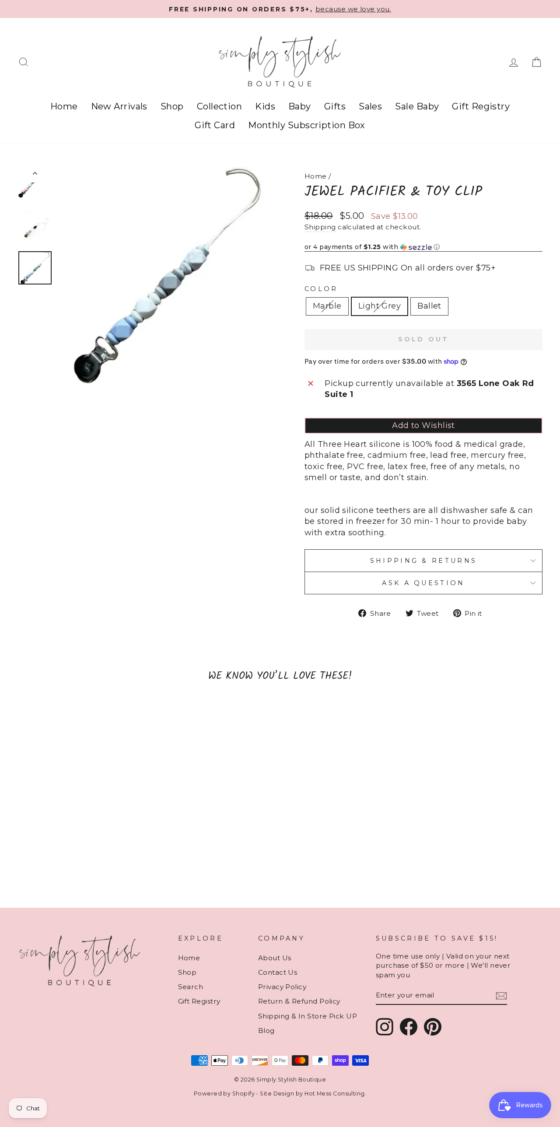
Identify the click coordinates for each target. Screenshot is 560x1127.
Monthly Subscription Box (306, 125)
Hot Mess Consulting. (335, 1093)
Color (321, 289)
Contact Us (278, 972)
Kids (265, 106)
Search (190, 987)
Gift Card (215, 125)
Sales (370, 106)
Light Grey (379, 306)
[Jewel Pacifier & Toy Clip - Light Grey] (79, 869)
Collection (219, 106)
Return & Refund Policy (299, 1001)
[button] (423, 247)
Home (64, 106)
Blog (266, 1030)
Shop (172, 106)
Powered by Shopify (224, 1093)
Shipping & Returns (423, 561)
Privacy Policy (282, 987)
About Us (274, 958)
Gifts (335, 106)
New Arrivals (119, 106)
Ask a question (423, 583)
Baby (299, 106)
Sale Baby (417, 106)
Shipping (320, 227)
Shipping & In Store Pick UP (307, 1016)
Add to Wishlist (423, 425)
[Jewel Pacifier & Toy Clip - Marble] (67, 869)
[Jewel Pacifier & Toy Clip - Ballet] (91, 869)
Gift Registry (481, 106)
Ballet (429, 306)
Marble (327, 306)
